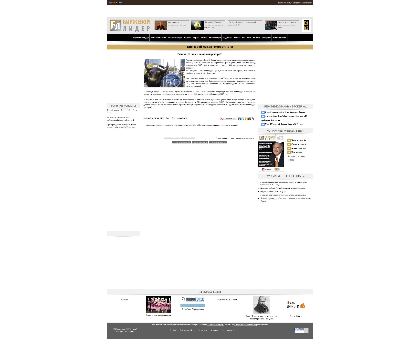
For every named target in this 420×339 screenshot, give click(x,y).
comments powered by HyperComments (179, 138)
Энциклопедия (279, 37)
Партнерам (296, 152)
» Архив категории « (199, 142)
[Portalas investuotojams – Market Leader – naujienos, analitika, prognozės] (113, 3)
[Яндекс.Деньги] (296, 313)
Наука (237, 37)
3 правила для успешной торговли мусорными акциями (283, 195)
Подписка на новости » (302, 3)
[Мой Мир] (250, 119)
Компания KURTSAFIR (227, 299)
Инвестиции (215, 37)
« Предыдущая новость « (181, 142)
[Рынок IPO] (164, 87)
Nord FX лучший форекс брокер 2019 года (284, 124)
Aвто (249, 37)
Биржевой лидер (141, 37)
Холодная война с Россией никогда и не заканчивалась (282, 188)
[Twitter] (243, 119)
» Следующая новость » (218, 142)
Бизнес (204, 37)
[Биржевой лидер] (130, 31)
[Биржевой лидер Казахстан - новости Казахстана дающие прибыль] (120, 3)
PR (243, 37)
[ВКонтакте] (239, 119)
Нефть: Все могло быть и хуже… (273, 191)
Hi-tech (256, 37)
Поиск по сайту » (285, 3)
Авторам (214, 330)
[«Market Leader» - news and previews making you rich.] (110, 3)
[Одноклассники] (246, 119)
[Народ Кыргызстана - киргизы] (158, 312)
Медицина (227, 37)
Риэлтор (124, 299)
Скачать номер (298, 144)
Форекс (187, 37)
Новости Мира (175, 37)
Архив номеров (298, 148)
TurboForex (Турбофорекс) (193, 309)
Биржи (196, 37)
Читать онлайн (298, 140)
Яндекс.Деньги (296, 316)
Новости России (158, 37)
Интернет (266, 37)
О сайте (173, 330)
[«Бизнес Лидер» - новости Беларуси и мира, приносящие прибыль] (117, 3)
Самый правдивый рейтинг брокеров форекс (285, 112)
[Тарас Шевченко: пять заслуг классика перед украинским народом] (261, 313)
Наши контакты (228, 330)
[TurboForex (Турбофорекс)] (192, 306)
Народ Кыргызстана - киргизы (158, 315)
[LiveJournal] (253, 119)
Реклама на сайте (187, 330)
